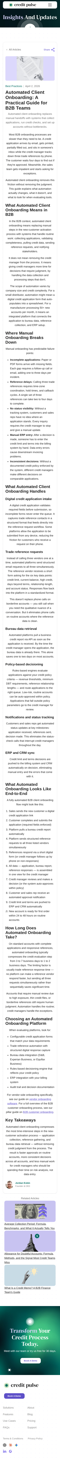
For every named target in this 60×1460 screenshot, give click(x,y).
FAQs (6, 1427)
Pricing (31, 1420)
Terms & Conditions (13, 1438)
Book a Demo (30, 1361)
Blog (30, 1414)
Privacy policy (35, 1438)
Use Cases (9, 1420)
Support (32, 1427)
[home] (22, 5)
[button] (50, 4)
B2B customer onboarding (38, 1112)
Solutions (8, 1407)
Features (8, 1414)
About (30, 1407)
